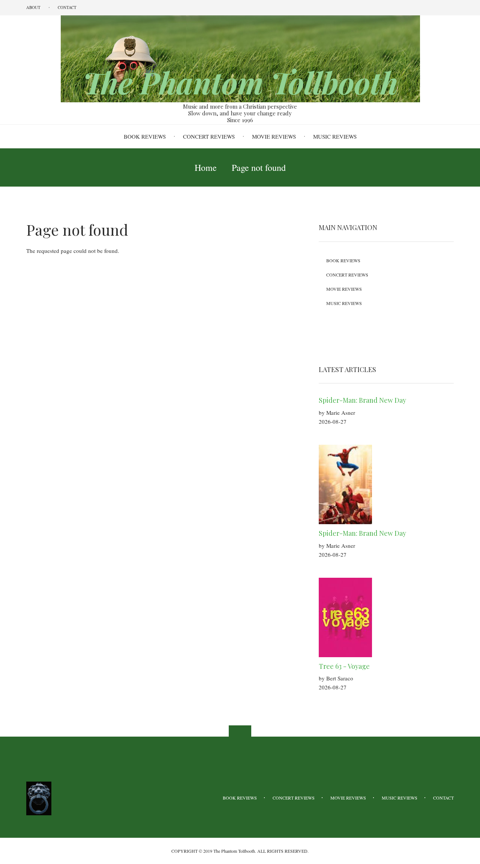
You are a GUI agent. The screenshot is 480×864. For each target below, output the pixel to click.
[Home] (240, 58)
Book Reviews (145, 136)
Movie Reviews (274, 136)
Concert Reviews (209, 136)
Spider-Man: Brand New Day (362, 400)
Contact (67, 7)
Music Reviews (335, 136)
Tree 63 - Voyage (344, 666)
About (33, 7)
